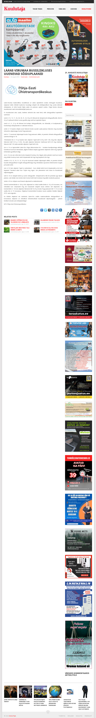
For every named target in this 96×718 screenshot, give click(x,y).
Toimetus (62, 716)
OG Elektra (69, 104)
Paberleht (88, 716)
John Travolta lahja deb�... (22, 1)
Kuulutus (79, 716)
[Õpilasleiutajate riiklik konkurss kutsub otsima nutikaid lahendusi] (40, 692)
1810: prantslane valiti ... (77, 1)
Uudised (73, 9)
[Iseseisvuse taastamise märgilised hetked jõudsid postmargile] (70, 692)
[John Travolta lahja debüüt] (10, 692)
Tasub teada (37, 9)
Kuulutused (86, 9)
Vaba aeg (62, 9)
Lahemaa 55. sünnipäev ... (40, 1)
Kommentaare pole (34, 77)
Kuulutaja (6, 77)
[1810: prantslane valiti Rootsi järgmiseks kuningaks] (55, 692)
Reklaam (71, 716)
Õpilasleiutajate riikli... (59, 1)
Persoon (50, 9)
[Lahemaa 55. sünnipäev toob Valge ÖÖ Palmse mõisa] (25, 692)
